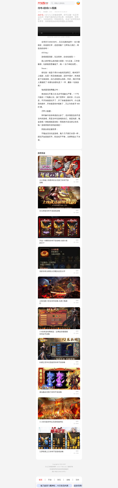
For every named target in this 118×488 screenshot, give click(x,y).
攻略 (68, 480)
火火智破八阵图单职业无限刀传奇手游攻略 (54, 181)
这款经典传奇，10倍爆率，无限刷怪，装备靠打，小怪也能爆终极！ (54, 486)
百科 (77, 480)
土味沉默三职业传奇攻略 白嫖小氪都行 (53, 302)
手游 (50, 480)
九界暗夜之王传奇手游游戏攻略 (51, 451)
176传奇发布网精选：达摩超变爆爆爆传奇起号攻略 (53, 333)
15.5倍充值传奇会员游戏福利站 (51, 422)
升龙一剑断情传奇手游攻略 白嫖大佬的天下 (53, 242)
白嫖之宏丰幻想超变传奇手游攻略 (52, 362)
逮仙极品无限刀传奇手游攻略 (50, 392)
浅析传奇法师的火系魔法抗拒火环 (52, 271)
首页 (40, 480)
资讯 (59, 480)
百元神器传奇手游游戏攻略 (49, 211)
